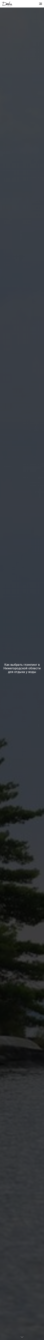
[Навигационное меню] (40, 4)
